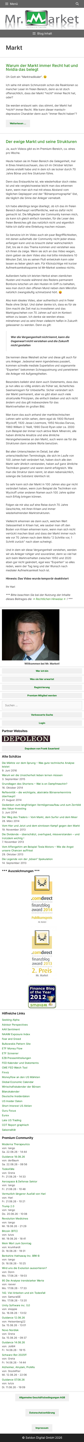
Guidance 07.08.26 (13, 1379)
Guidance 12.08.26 (13, 1317)
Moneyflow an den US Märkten (21, 1077)
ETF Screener (10, 1053)
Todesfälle (8, 1168)
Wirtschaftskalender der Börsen (21, 1086)
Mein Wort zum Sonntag (16, 1243)
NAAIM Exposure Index (16, 1034)
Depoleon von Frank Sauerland (42, 748)
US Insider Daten (12, 1101)
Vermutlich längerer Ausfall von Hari (24, 1193)
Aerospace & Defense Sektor (19, 1181)
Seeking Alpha (10, 1019)
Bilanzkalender (11, 1091)
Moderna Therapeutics (16, 1144)
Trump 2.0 (8, 1206)
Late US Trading (11, 1120)
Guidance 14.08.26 (13, 1342)
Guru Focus (9, 1110)
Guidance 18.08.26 (13, 1156)
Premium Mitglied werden (42, 695)
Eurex (5, 1115)
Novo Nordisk (10, 1330)
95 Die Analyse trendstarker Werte (23, 1280)
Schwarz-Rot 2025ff (14, 1354)
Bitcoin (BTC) (10, 1231)
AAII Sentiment (11, 1029)
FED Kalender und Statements (20, 1062)
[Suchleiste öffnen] (77, 4)
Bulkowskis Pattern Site (16, 1043)
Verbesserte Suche (42, 714)
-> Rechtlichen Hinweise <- (49, 599)
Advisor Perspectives (15, 1024)
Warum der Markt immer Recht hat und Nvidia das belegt (42, 67)
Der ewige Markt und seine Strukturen (41, 141)
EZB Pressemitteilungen (16, 1058)
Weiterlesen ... (18, 123)
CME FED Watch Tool (14, 1067)
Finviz (5, 1072)
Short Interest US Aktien (17, 1105)
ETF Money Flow (12, 1048)
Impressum (42, 1427)
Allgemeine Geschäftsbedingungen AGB (42, 1397)
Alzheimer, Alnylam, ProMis (18, 1367)
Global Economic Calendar (18, 1081)
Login (42, 722)
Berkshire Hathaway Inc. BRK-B (20, 1255)
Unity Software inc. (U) (16, 1305)
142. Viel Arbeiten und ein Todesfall (23, 1292)
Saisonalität (9, 1129)
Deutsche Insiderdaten (16, 1096)
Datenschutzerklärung (42, 1412)
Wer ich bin (42, 670)
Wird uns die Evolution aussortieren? (24, 1268)
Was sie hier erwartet (42, 679)
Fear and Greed (11, 1038)
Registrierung (42, 687)
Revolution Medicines (15, 1218)
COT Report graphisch (15, 1124)
